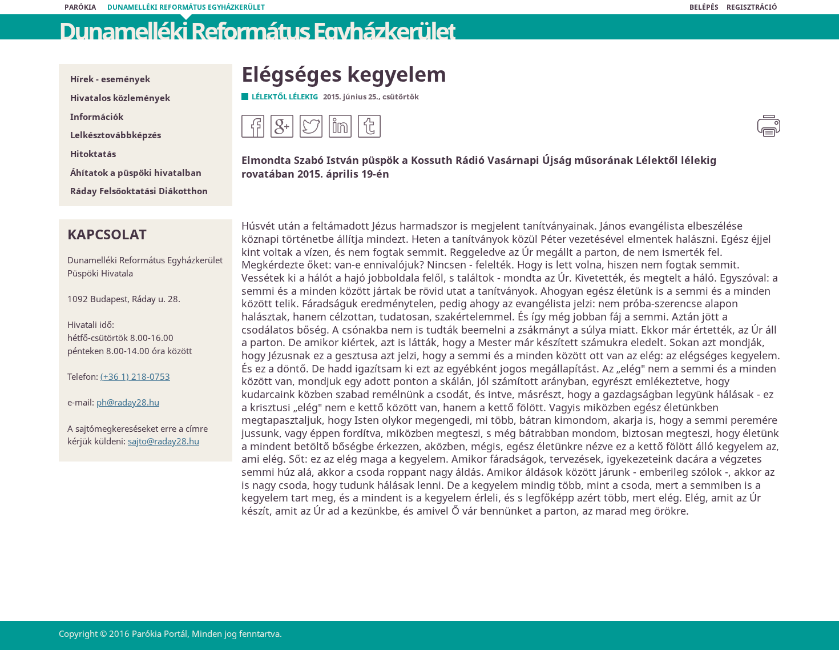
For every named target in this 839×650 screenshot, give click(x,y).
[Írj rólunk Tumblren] (369, 126)
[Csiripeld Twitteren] (311, 126)
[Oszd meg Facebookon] (252, 126)
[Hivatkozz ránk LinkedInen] (340, 126)
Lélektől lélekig (285, 96)
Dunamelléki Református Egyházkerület (186, 7)
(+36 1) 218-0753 (135, 376)
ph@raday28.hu (127, 402)
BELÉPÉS (704, 7)
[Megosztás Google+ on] (282, 126)
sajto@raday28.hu (163, 441)
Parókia (80, 7)
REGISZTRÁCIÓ (752, 7)
